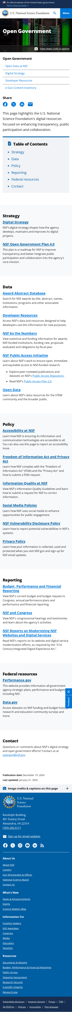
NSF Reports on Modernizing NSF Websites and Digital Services (30, 632)
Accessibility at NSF (19, 430)
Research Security (13, 982)
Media (6, 938)
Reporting (18, 172)
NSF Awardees (11, 928)
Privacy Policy (14, 541)
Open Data (12, 389)
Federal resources (25, 179)
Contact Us (9, 884)
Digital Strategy (15, 73)
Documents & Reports (15, 962)
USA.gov (22, 1006)
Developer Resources (18, 80)
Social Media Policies (20, 505)
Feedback (68, 701)
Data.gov (10, 702)
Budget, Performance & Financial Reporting (27, 967)
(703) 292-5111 (12, 828)
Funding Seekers (12, 923)
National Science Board (16, 879)
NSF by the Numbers (20, 333)
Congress (8, 933)
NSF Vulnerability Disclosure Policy (31, 523)
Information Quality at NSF (25, 483)
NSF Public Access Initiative (25, 355)
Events (6, 904)
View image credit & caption (54, 48)
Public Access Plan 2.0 (37, 381)
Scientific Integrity (13, 987)
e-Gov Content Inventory (20, 88)
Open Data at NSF (16, 66)
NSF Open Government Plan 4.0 (28, 244)
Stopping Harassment (15, 977)
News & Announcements (16, 899)
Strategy (17, 152)
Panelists (8, 948)
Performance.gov (17, 680)
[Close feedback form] (68, 691)
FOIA (61, 1001)
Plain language (51, 1006)
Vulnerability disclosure (13, 1001)
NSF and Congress (17, 612)
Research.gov (10, 992)
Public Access (10, 972)
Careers (7, 869)
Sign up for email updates (24, 836)
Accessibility (35, 1006)
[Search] (54, 13)
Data (15, 158)
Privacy (52, 1001)
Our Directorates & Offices (17, 874)
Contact (17, 186)
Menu (66, 13)
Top (66, 762)
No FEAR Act (8, 1006)
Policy (15, 165)
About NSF (8, 864)
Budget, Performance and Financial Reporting (32, 588)
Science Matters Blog (14, 909)
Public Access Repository (48, 376)
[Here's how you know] (36, 4)
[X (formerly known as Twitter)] (12, 845)
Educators (8, 943)
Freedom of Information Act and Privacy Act (36, 458)
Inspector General (36, 1001)
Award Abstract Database (24, 293)
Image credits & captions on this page (33, 788)
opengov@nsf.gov (14, 755)
